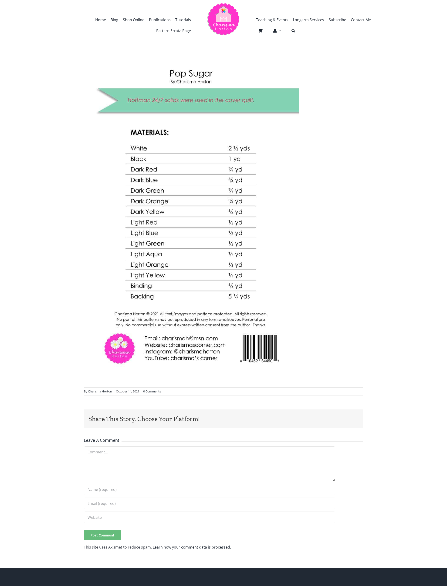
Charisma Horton (100, 391)
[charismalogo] (223, 4)
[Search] (291, 30)
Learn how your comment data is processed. (192, 547)
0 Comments (152, 391)
